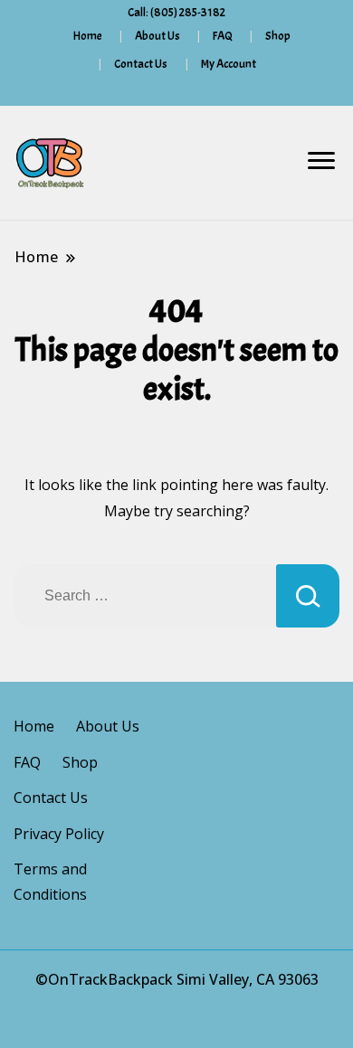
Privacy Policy (59, 834)
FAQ (223, 35)
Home (87, 35)
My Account (228, 63)
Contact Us (140, 63)
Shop (278, 35)
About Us (157, 35)
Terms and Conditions (50, 881)
